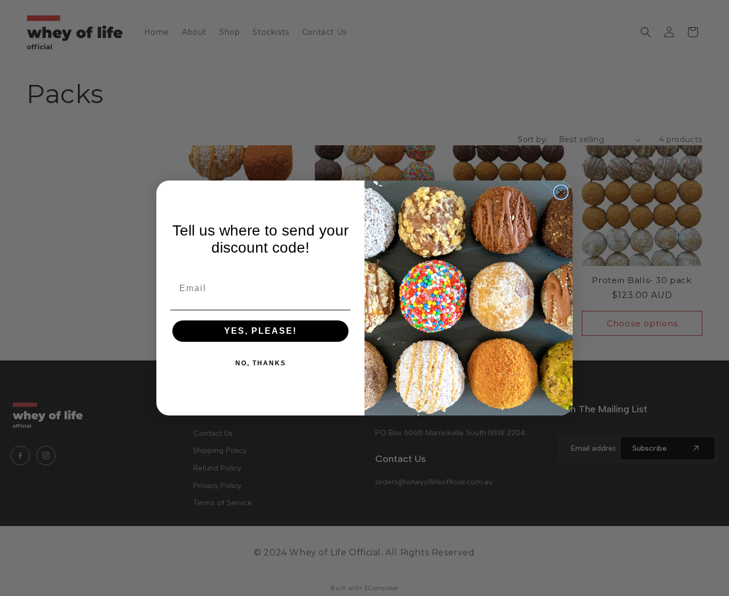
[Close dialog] (560, 192)
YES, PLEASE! (260, 330)
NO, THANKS (260, 363)
